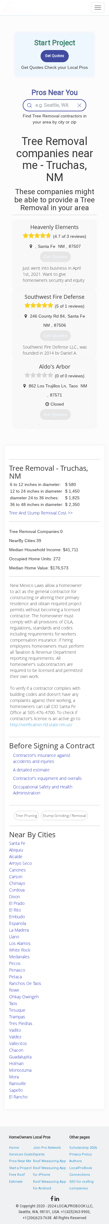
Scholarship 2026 (83, 1148)
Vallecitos (18, 1043)
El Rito (15, 910)
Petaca (15, 977)
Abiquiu (16, 850)
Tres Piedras (20, 1023)
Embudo (17, 916)
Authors (75, 1161)
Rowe (14, 990)
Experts (39, 1154)
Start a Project (20, 1168)
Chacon (16, 1050)
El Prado (17, 903)
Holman (16, 1063)
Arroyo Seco (20, 863)
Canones (17, 870)
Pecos (15, 963)
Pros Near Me (20, 1161)
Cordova (17, 890)
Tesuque (17, 1010)
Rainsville (17, 1083)
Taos (13, 1003)
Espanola (17, 923)
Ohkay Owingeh (24, 997)
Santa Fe (17, 843)
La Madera (19, 930)
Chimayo (17, 883)
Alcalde (15, 856)
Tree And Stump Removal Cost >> (41, 513)
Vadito (15, 1030)
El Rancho (18, 1097)
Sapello (16, 1090)
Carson (15, 876)
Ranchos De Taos (25, 983)
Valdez (15, 1037)
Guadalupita (20, 1057)
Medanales (19, 956)
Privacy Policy (80, 1154)
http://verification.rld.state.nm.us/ (41, 724)
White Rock (19, 950)
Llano (14, 936)
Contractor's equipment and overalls (47, 778)
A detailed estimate (31, 770)
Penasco (17, 970)
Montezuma (20, 1070)
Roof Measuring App (49, 1161)
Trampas (17, 1017)
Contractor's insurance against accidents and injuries (42, 758)
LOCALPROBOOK (38, 7)
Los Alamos (20, 943)
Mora (14, 1077)
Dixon (14, 896)
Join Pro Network (47, 1148)
